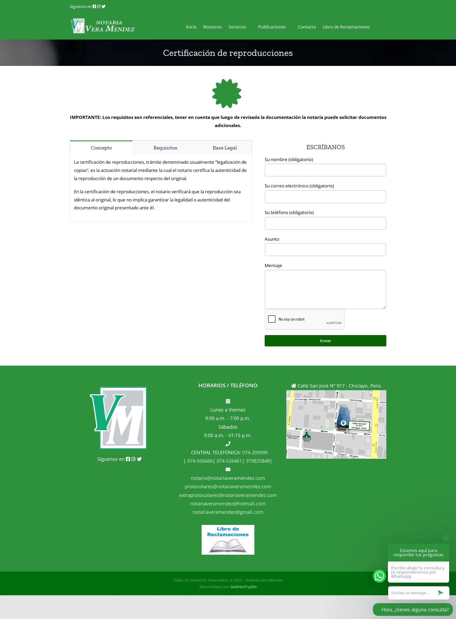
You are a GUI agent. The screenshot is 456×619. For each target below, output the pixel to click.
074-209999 (255, 452)
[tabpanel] (161, 187)
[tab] (101, 147)
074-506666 (199, 461)
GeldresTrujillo (243, 586)
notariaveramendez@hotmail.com (228, 503)
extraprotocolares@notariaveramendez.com (228, 495)
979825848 (257, 461)
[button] (378, 26)
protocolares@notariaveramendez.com (228, 486)
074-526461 (228, 461)
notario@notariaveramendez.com (228, 478)
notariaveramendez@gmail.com (228, 512)
